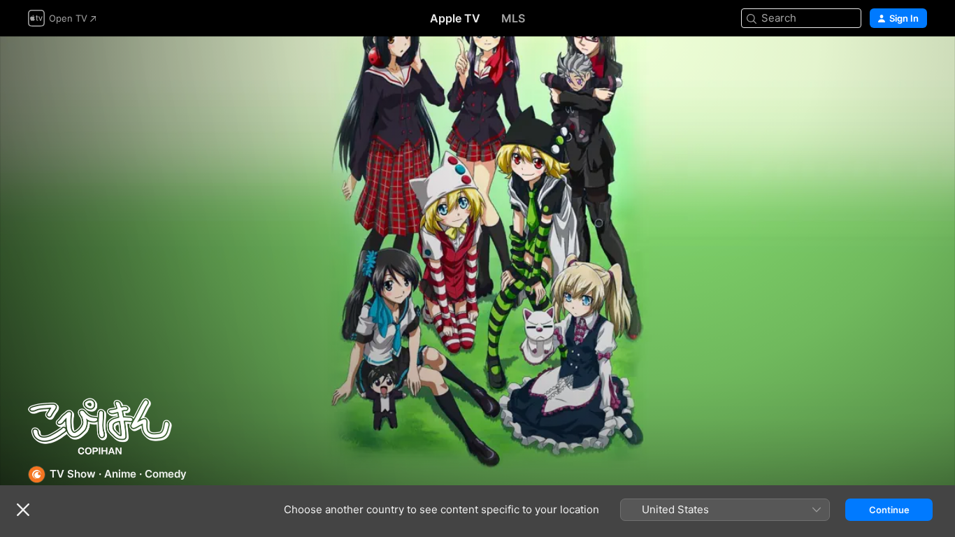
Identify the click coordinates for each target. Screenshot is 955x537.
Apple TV (455, 18)
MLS (513, 18)
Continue (889, 509)
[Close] (23, 509)
